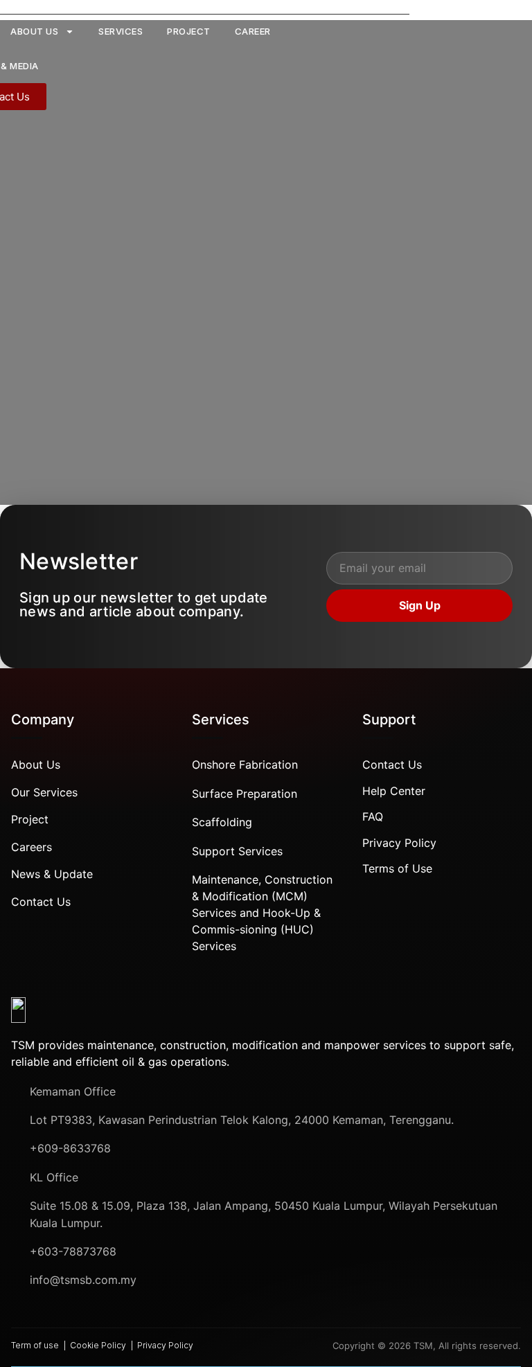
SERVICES (120, 31)
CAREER (253, 31)
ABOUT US (34, 31)
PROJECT (189, 31)
